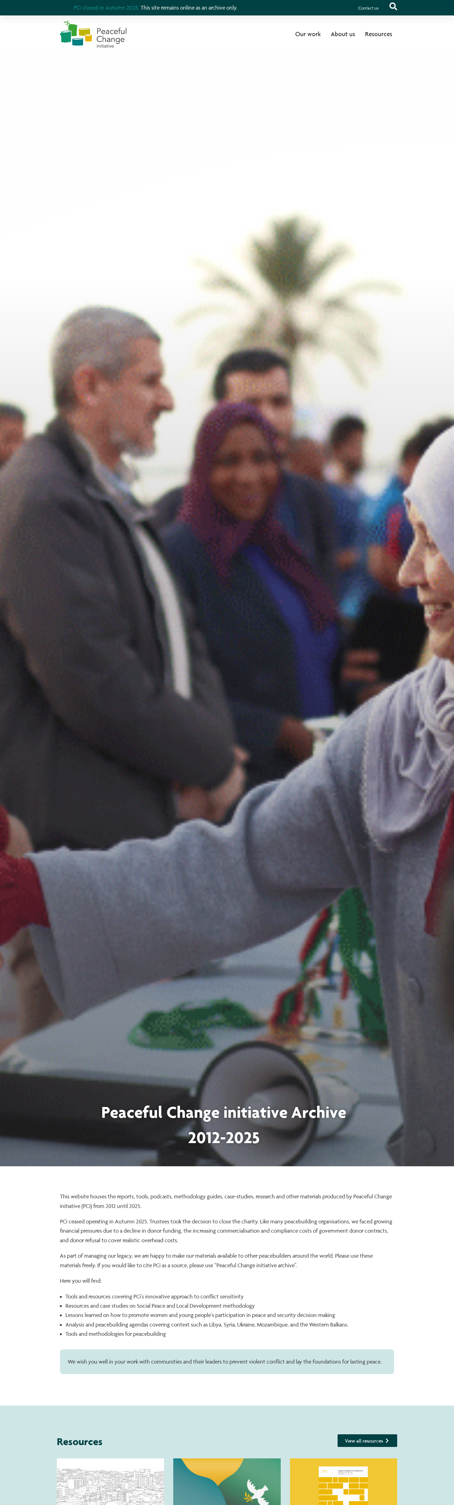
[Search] (393, 6)
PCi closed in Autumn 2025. (106, 7)
